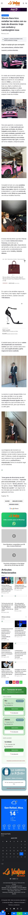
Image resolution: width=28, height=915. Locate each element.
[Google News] (14, 508)
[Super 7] (14, 9)
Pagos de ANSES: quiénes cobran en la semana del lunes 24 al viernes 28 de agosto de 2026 (7, 673)
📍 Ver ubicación (14, 713)
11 (6, 850)
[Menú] (2, 3)
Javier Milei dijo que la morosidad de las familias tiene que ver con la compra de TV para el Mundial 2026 (20, 632)
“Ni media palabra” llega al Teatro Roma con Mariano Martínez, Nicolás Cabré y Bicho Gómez (20, 606)
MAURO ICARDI (17, 501)
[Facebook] (10, 879)
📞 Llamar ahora (14, 708)
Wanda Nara (14, 504)
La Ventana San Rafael (7, 902)
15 (21, 850)
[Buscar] (26, 3)
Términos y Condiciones (14, 904)
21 (17, 853)
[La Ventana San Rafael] (14, 3)
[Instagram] (16, 879)
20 (14, 853)
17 (2, 853)
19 (10, 853)
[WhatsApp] (18, 879)
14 (17, 850)
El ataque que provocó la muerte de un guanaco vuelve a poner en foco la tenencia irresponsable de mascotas (7, 633)
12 (10, 850)
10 (3, 850)
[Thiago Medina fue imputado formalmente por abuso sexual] (21, 580)
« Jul (2, 863)
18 (6, 853)
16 (25, 850)
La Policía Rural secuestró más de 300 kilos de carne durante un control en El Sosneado (20, 654)
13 (13, 850)
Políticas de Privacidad (19, 902)
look (7, 501)
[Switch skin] (23, 3)
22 (21, 853)
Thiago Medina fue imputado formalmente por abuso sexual (20, 587)
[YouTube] (14, 879)
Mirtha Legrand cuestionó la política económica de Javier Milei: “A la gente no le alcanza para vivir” (7, 588)
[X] (12, 879)
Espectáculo (5, 15)
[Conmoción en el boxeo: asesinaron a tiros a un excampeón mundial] (7, 646)
